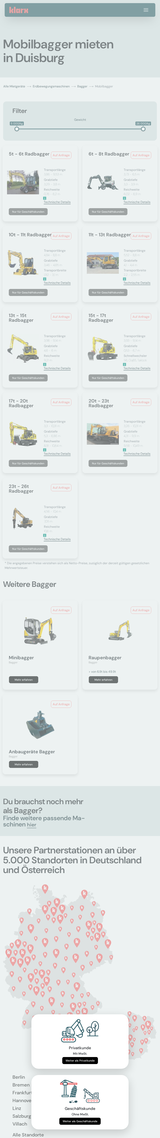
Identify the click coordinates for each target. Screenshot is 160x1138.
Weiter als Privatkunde (80, 1060)
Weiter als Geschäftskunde (80, 1121)
